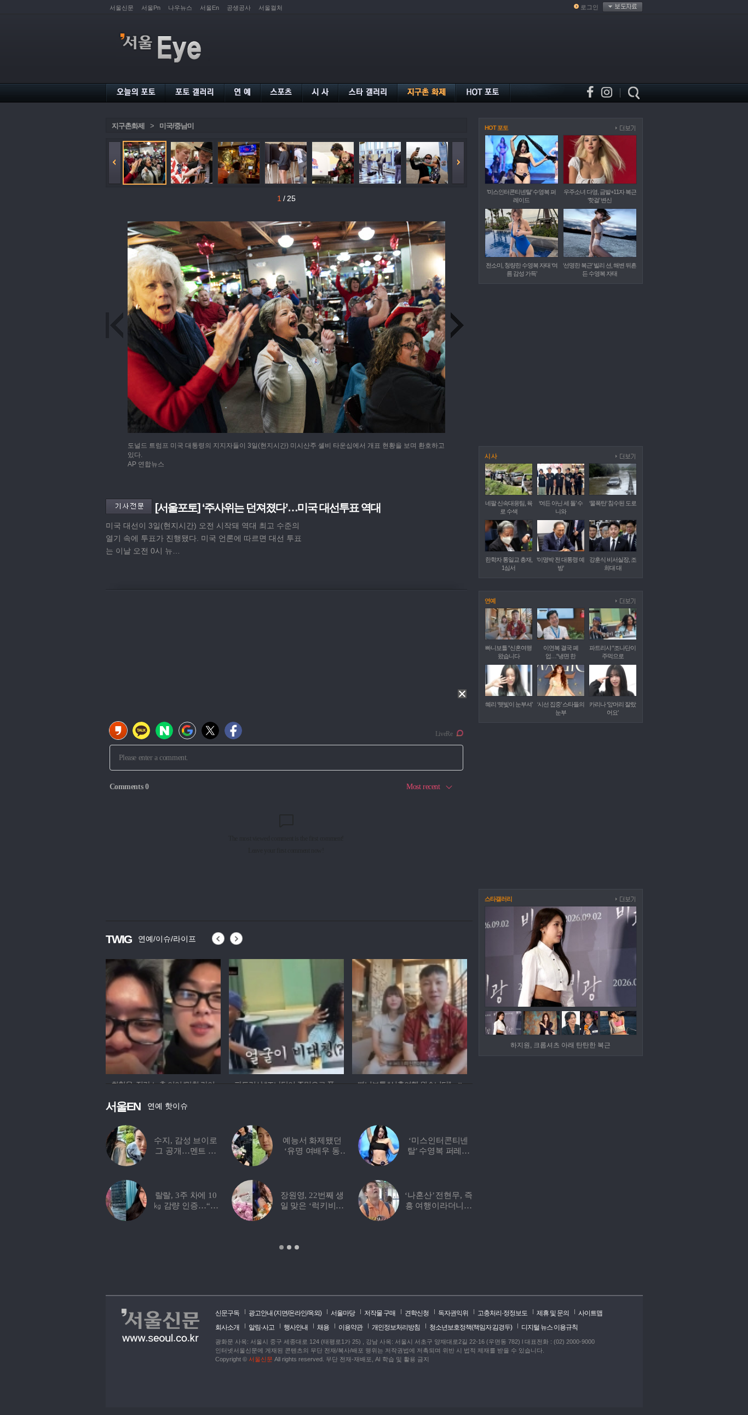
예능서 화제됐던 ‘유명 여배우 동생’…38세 (312, 1151)
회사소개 (227, 1327)
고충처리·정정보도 (502, 1313)
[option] (163, 1014)
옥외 (314, 1313)
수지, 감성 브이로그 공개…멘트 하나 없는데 (185, 1151)
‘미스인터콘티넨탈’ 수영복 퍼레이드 (438, 1151)
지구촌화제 (128, 126)
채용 (323, 1327)
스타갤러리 (498, 898)
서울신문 (122, 7)
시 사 (491, 456)
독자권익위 (453, 1313)
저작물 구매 (379, 1313)
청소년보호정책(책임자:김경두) (470, 1327)
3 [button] (297, 1247)
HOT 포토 (496, 127)
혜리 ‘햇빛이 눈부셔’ (508, 704)
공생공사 (239, 7)
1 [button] (281, 1247)
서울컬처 (270, 7)
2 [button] (289, 1247)
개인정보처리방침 (396, 1327)
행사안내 (296, 1327)
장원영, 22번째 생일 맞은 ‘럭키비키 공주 (312, 1205)
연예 (490, 600)
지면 (281, 1313)
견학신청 (417, 1313)
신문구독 (227, 1313)
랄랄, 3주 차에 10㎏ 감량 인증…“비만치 (185, 1205)
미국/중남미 (176, 126)
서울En (209, 7)
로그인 (589, 7)
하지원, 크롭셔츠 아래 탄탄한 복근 (560, 1045)
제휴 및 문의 (553, 1313)
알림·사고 (261, 1327)
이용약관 (350, 1327)
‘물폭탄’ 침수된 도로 (612, 503)
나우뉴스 (180, 7)
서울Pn (150, 7)
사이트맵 (590, 1313)
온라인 (298, 1313)
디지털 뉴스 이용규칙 (549, 1327)
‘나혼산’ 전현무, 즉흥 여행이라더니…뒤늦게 (438, 1205)
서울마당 (343, 1313)
